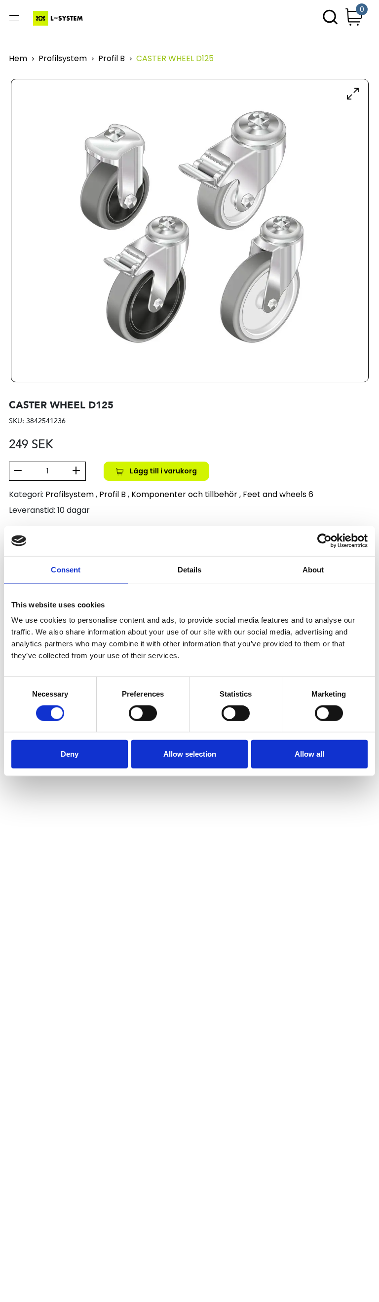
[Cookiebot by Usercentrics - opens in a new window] (324, 540)
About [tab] (313, 569)
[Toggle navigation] (14, 18)
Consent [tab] (65, 569)
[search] (330, 18)
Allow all (309, 754)
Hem (18, 59)
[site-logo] (59, 18)
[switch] (143, 713)
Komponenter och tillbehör (184, 494)
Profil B (111, 59)
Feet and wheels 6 (278, 494)
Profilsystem (62, 59)
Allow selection (189, 754)
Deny (69, 754)
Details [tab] (190, 569)
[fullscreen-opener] (353, 93)
